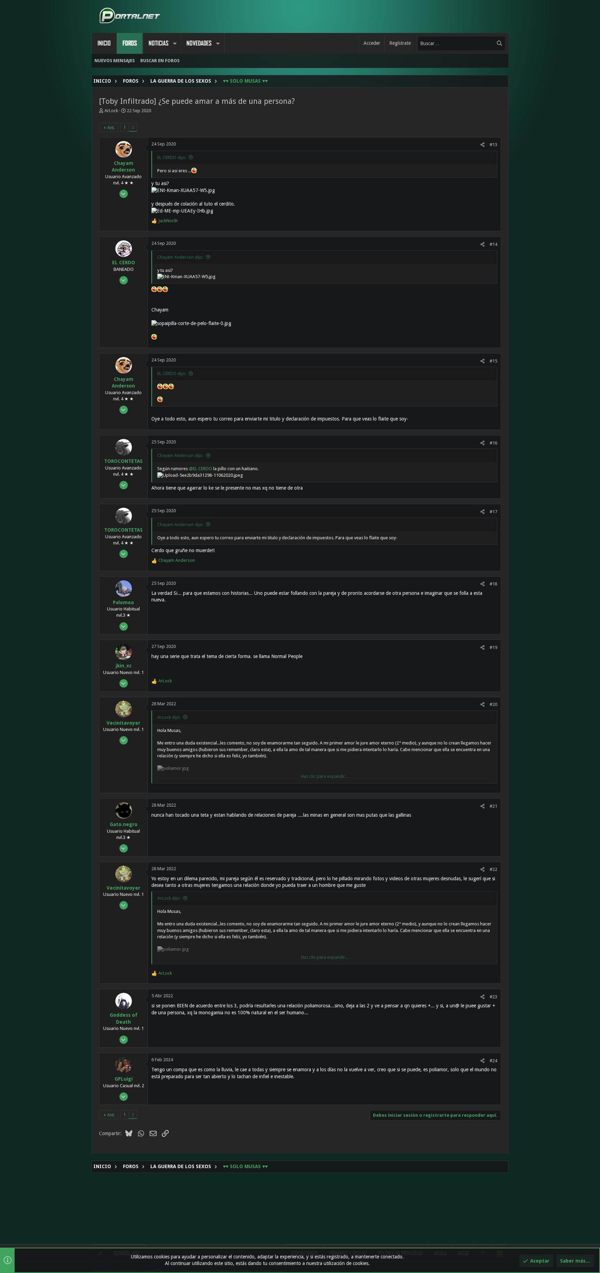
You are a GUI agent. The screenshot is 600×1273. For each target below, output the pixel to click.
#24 (493, 1060)
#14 (493, 244)
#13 (493, 144)
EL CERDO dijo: (171, 157)
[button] (174, 43)
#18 (493, 583)
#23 (493, 996)
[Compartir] (482, 144)
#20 (493, 704)
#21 (493, 806)
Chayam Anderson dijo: (180, 257)
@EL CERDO (200, 468)
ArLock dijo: (169, 717)
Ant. (111, 127)
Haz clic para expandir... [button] (324, 776)
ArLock (111, 110)
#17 (493, 511)
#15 (493, 361)
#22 (493, 869)
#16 (493, 443)
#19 (493, 647)
